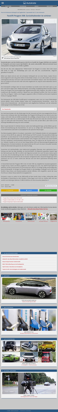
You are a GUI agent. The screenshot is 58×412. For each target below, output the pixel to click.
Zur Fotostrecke (6, 109)
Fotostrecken (23, 6)
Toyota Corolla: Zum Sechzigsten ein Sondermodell (14, 269)
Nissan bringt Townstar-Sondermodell (11, 261)
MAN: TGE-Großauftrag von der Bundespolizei (13, 264)
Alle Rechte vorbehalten (25, 410)
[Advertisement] (27, 236)
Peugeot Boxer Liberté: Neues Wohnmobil (12, 198)
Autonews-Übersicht (51, 185)
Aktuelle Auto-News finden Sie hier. (38, 209)
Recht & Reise (50, 6)
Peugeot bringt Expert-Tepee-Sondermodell (13, 201)
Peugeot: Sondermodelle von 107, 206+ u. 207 (13, 199)
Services (36, 6)
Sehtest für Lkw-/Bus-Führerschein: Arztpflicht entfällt (15, 259)
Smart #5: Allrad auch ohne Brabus (10, 256)
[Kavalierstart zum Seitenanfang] (54, 408)
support (29, 190)
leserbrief (10, 190)
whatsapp (48, 190)
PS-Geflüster (8, 6)
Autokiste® (15, 410)
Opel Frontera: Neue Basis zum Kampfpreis (12, 266)
